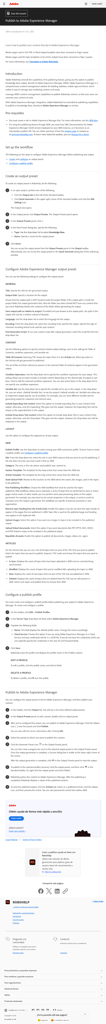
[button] (86, 4)
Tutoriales (16, 923)
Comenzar (63, 953)
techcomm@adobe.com (22, 134)
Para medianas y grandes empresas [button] (18, 976)
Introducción (17, 916)
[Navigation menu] (4, 4)
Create (12, 159)
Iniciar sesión (97, 4)
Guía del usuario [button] (18, 13)
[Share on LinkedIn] (57, 893)
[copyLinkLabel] (65, 893)
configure (24, 159)
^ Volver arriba (97, 901)
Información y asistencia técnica (23, 913)
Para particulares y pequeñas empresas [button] (20, 970)
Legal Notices (12, 839)
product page (70, 131)
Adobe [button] (7, 995)
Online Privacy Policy (32, 839)
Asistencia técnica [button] (11, 989)
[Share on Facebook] (41, 893)
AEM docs (93, 120)
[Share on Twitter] (49, 893)
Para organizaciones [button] (12, 983)
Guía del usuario (18, 920)
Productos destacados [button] (13, 1001)
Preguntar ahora (18, 953)
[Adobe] (14, 4)
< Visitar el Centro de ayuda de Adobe (26, 907)
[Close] (85, 1014)
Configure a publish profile (21, 163)
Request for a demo (80, 134)
